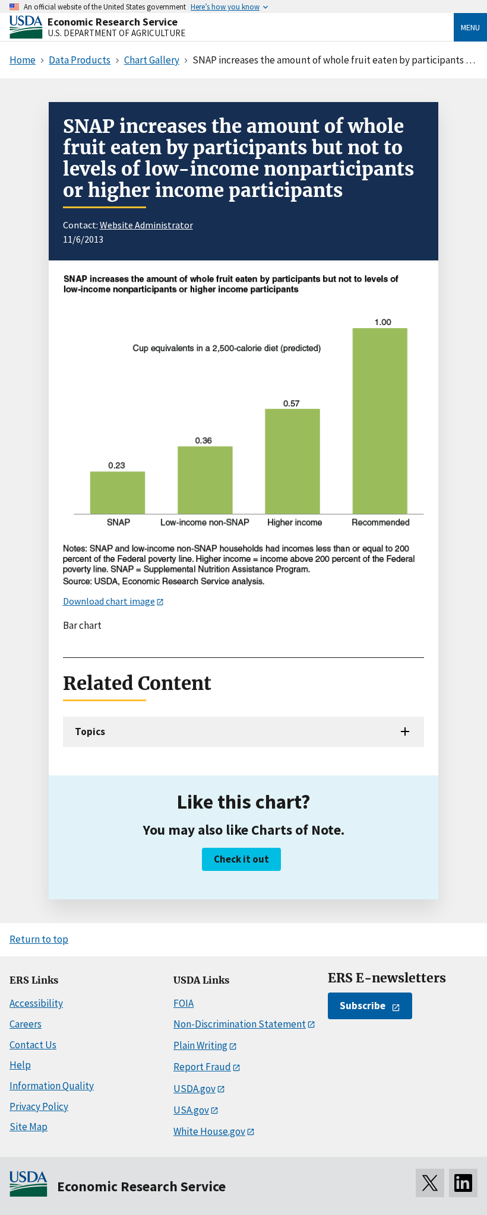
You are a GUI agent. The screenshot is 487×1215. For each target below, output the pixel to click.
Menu (470, 27)
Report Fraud (202, 1066)
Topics (90, 731)
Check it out (241, 859)
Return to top (39, 939)
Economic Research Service (113, 21)
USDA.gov (194, 1088)
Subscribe (362, 1005)
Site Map (29, 1126)
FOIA (183, 1003)
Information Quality (52, 1085)
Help (20, 1064)
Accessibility (36, 1003)
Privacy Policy (39, 1106)
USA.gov (191, 1110)
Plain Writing (200, 1045)
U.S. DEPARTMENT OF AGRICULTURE (116, 33)
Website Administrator (146, 225)
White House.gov (209, 1131)
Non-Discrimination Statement (239, 1023)
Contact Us (33, 1044)
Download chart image (109, 601)
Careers (26, 1023)
